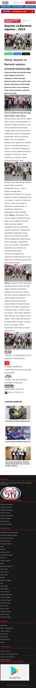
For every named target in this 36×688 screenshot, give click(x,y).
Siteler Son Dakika (5, 580)
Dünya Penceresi (18, 6)
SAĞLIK (2, 577)
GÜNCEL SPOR (4, 552)
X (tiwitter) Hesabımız (6, 515)
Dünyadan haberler (6, 543)
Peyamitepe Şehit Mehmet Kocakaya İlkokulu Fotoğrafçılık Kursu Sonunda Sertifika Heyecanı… (17, 464)
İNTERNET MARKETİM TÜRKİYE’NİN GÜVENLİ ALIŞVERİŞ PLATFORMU (17, 370)
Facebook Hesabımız (6, 510)
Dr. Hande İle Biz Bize (6, 538)
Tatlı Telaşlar (4, 586)
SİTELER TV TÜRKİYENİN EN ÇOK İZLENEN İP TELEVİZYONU (17, 357)
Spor (1, 583)
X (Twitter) (26, 54)
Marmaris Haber (5, 603)
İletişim (2, 642)
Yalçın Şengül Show (6, 594)
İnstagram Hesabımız (6, 504)
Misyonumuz (4, 636)
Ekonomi (2, 549)
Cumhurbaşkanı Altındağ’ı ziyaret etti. (17, 441)
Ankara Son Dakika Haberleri (8, 535)
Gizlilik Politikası (5, 639)
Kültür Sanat (4, 569)
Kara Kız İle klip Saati (6, 566)
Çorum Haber (4, 606)
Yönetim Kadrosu (5, 631)
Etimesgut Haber (5, 617)
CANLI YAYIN (31, 2)
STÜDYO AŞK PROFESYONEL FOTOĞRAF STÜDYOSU (15, 381)
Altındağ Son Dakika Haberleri (9, 532)
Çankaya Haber (4, 614)
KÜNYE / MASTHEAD (6, 628)
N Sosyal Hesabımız (6, 524)
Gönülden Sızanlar (5, 600)
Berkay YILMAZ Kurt (15, 392)
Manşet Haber (6, 6)
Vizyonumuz (4, 634)
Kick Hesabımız (4, 521)
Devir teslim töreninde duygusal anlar (17, 421)
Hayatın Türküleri (5, 560)
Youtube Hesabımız (6, 507)
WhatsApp (9, 54)
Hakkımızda (3, 625)
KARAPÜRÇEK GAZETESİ (14, 389)
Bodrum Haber (4, 608)
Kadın (2, 563)
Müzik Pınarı (4, 575)
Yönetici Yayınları (5, 597)
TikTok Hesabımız (5, 513)
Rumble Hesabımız (5, 518)
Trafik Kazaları (4, 589)
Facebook (17, 54)
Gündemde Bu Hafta (6, 555)
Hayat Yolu (3, 558)
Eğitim (2, 546)
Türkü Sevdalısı (4, 591)
